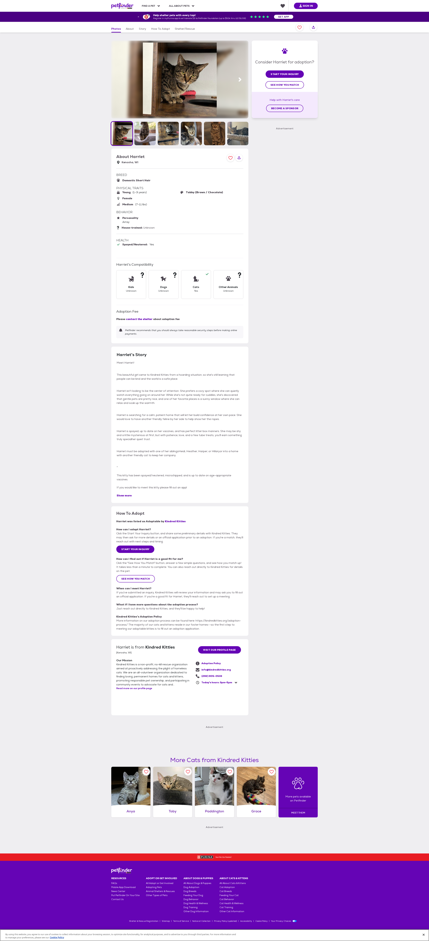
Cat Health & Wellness (231, 903)
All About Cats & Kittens (233, 883)
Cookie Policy (261, 921)
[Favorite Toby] (188, 771)
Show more (124, 495)
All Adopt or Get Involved (159, 883)
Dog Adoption (191, 887)
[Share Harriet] (313, 27)
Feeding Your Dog (193, 895)
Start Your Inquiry (135, 549)
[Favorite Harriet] (299, 27)
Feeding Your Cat (229, 895)
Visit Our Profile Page (219, 649)
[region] (214, 935)
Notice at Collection (201, 921)
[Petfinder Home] (122, 6)
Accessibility (246, 921)
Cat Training (226, 907)
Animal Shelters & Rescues (160, 891)
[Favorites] (283, 6)
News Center (118, 891)
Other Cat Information (232, 911)
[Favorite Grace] (271, 771)
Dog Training (190, 907)
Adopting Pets (154, 887)
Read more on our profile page (134, 688)
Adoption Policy (211, 663)
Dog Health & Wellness (195, 903)
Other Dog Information (196, 911)
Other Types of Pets (157, 895)
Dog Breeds (189, 891)
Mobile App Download (123, 887)
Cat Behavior (227, 899)
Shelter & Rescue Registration (143, 921)
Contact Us (117, 899)
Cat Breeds (226, 891)
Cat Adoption (227, 887)
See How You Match (135, 578)
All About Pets (179, 5)
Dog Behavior (190, 899)
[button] (121, 133)
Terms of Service (181, 921)
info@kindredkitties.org (216, 669)
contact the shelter (139, 319)
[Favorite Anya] (146, 771)
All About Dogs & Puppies (197, 883)
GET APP (283, 16)
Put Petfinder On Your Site (125, 895)
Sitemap (166, 921)
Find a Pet (148, 5)
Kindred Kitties (175, 521)
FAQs (114, 883)
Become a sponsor (284, 108)
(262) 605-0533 (211, 676)
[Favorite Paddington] (230, 771)
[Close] (423, 934)
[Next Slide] (240, 79)
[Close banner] (138, 16)
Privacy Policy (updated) (225, 921)
